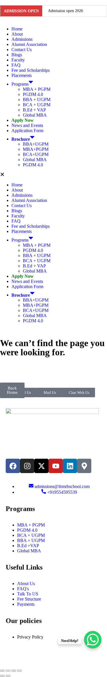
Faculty (18, 59)
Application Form (27, 130)
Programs (20, 84)
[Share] (13, 671)
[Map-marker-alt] (84, 466)
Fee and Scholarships (30, 70)
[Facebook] (13, 466)
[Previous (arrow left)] (2, 676)
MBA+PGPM (36, 149)
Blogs (16, 54)
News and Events (27, 125)
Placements (21, 75)
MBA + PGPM (37, 89)
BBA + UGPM (37, 99)
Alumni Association (29, 44)
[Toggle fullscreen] (8, 671)
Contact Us (21, 49)
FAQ (16, 65)
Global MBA (35, 115)
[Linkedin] (70, 466)
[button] (53, 175)
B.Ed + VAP (34, 109)
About (17, 34)
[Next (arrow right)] (8, 676)
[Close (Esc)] (19, 671)
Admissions (22, 39)
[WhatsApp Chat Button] (92, 639)
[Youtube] (56, 466)
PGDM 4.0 (33, 94)
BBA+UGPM (36, 144)
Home (17, 28)
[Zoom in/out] (2, 671)
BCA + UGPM (37, 104)
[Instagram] (27, 466)
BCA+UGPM (36, 154)
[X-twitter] (41, 466)
